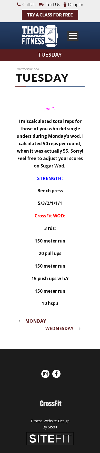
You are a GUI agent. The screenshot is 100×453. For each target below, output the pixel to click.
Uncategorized (27, 69)
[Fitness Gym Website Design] (50, 438)
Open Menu (72, 36)
